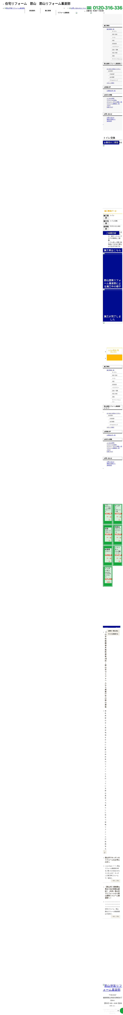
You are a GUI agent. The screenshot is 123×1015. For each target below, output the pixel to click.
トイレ (114, 378)
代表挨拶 (112, 418)
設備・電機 (115, 390)
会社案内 (110, 415)
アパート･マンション (116, 400)
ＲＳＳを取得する (113, 634)
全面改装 (114, 384)
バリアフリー (115, 387)
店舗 (113, 397)
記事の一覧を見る (113, 631)
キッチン (114, 372)
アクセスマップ (114, 424)
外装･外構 (114, 393)
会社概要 (112, 421)
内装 (113, 381)
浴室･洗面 (114, 375)
